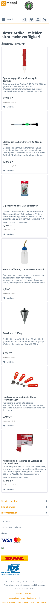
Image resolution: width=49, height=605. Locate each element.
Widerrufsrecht (8, 603)
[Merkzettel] (31, 19)
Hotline (28, 593)
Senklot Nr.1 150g (12, 333)
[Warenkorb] (44, 19)
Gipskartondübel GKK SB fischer (20, 205)
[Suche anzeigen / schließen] (24, 19)
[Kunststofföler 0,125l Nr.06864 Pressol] (24, 252)
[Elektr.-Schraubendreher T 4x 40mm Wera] (24, 124)
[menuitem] (7, 19)
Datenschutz (23, 603)
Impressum (42, 603)
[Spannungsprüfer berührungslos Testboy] (24, 61)
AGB (32, 603)
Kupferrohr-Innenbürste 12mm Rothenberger (19, 398)
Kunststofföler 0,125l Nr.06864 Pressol (23, 269)
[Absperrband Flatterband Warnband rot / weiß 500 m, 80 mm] (24, 443)
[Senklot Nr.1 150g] (24, 316)
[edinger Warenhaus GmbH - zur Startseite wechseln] (9, 3)
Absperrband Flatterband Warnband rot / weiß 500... (22, 462)
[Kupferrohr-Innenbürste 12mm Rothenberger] (24, 379)
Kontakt (19, 593)
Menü (10, 19)
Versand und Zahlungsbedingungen (23, 598)
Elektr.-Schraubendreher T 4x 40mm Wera (22, 143)
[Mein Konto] (38, 19)
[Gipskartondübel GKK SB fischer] (24, 188)
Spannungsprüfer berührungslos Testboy (20, 79)
